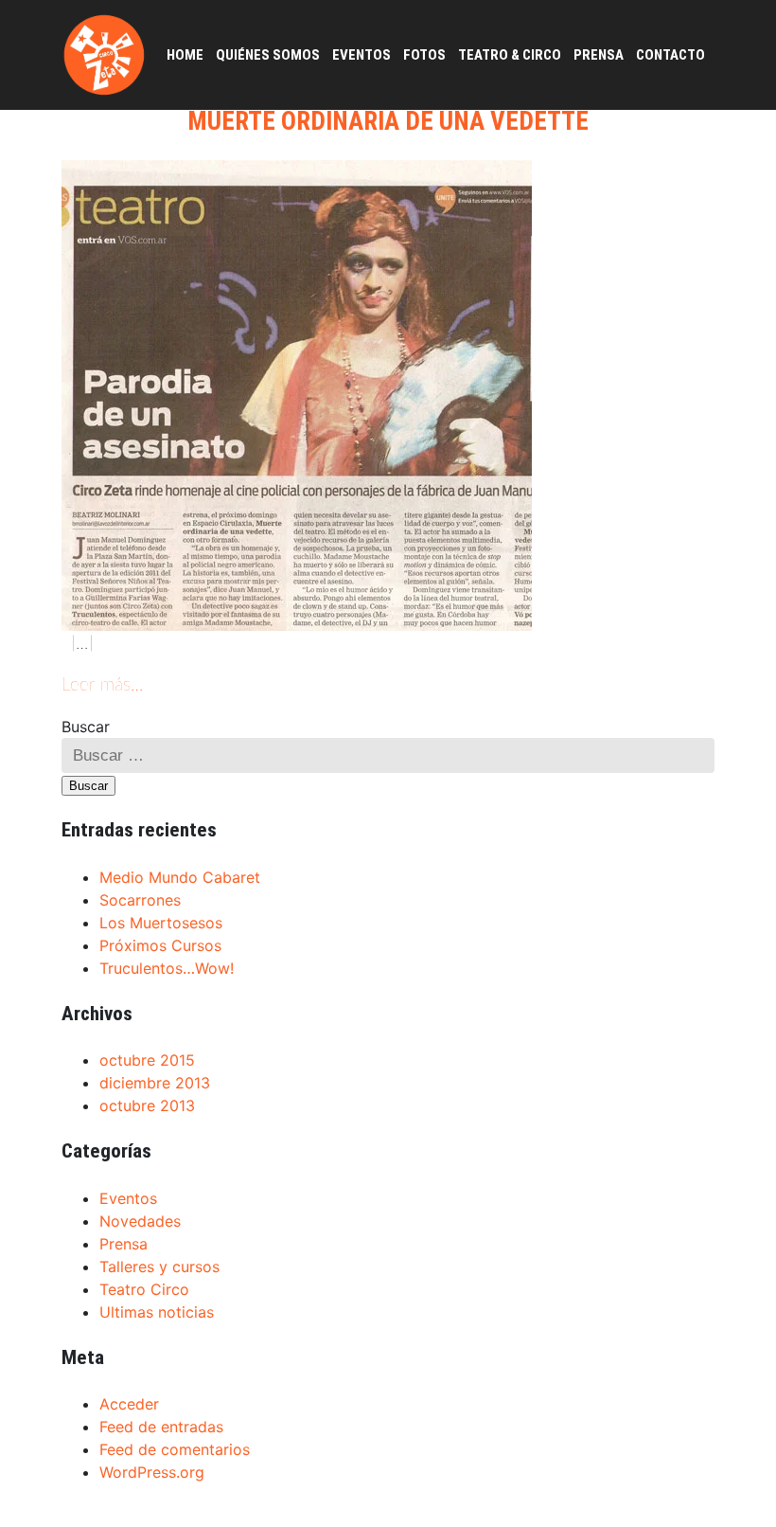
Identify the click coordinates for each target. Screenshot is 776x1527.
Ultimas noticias (156, 1311)
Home (185, 54)
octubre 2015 (147, 1060)
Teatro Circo (144, 1289)
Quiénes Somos (268, 54)
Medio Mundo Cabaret (179, 877)
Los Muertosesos (160, 922)
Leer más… (102, 685)
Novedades (140, 1221)
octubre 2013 (147, 1105)
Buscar (86, 726)
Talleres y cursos (159, 1266)
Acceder (129, 1403)
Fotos (424, 54)
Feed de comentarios (174, 1449)
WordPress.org (151, 1472)
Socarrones (140, 899)
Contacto (670, 54)
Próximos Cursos (160, 945)
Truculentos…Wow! (166, 968)
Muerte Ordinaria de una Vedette (388, 121)
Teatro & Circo (509, 54)
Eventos (361, 54)
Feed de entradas (161, 1426)
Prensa (598, 54)
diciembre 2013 (154, 1082)
